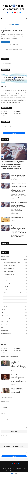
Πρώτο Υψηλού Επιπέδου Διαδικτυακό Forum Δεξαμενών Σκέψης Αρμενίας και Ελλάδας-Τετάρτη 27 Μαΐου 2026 (18, 176)
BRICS (15, 298)
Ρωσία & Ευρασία (15, 304)
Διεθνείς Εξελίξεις (15, 277)
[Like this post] (10, 44)
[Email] (20, 12)
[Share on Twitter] (13, 44)
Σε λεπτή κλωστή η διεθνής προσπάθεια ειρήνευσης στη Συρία (13, 31)
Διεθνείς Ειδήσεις (14, 256)
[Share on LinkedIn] (14, 44)
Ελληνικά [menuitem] (15, 473)
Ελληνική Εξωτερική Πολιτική (15, 268)
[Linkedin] (12, 12)
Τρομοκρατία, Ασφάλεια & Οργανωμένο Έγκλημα (15, 292)
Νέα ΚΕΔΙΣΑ (14, 321)
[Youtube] (15, 12)
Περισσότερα (5, 42)
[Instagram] (17, 12)
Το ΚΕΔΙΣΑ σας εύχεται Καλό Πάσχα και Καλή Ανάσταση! (17, 218)
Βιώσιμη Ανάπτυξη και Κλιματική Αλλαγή (15, 262)
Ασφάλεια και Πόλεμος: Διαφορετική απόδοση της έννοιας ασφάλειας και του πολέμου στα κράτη (17, 390)
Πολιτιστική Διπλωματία (15, 274)
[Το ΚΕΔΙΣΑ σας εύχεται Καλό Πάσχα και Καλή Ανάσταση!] (5, 219)
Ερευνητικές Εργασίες (14, 315)
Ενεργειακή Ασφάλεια (15, 301)
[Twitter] (10, 12)
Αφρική (15, 280)
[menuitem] (14, 473)
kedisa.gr (4, 34)
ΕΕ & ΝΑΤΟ (15, 295)
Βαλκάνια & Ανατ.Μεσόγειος (15, 265)
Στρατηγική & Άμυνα (15, 289)
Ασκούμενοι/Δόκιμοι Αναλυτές (15, 318)
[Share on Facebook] (11, 44)
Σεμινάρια (14, 312)
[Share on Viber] (16, 44)
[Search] (26, 18)
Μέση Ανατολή (15, 283)
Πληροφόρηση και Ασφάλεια (15, 286)
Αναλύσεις (14, 259)
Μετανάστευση (15, 306)
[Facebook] (7, 12)
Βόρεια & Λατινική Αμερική (15, 271)
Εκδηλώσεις (14, 309)
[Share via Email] (17, 44)
